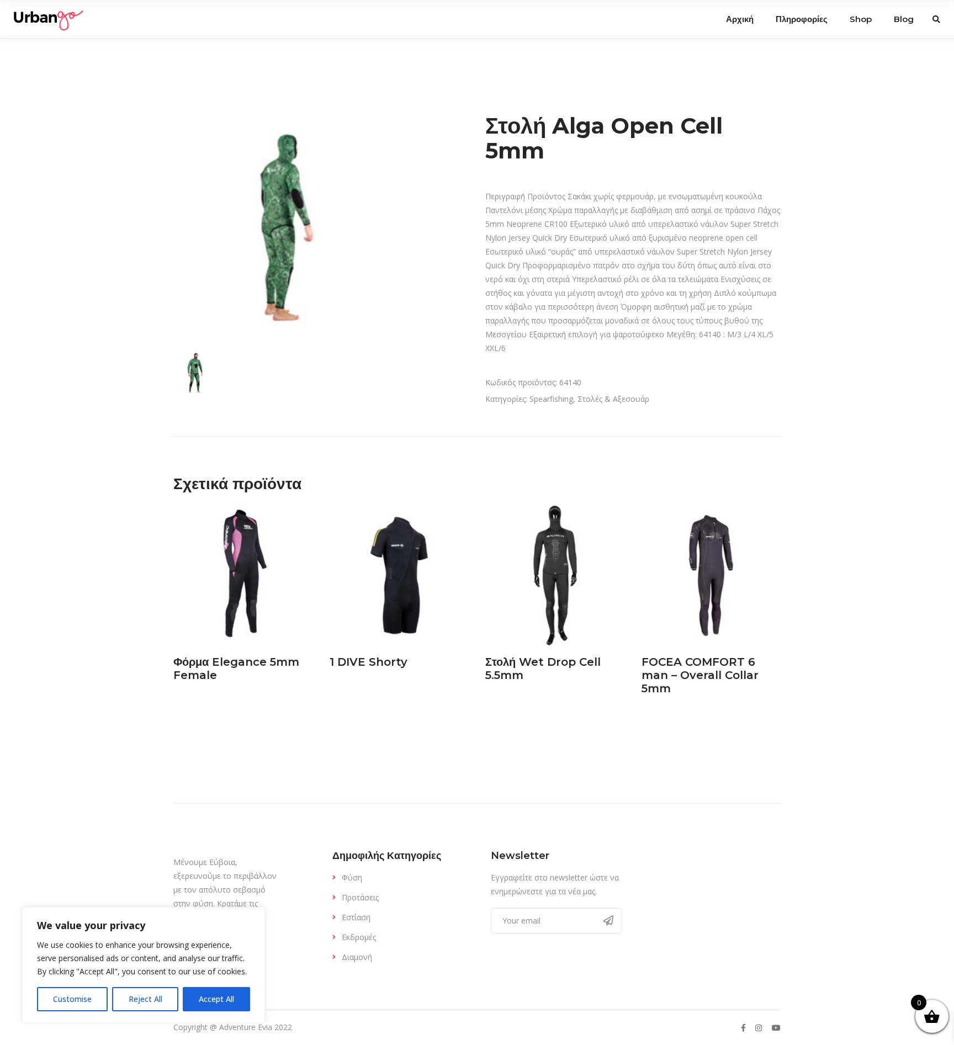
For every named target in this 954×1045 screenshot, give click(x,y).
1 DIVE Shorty (368, 662)
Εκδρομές (359, 937)
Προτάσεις (360, 897)
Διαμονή (357, 957)
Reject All (145, 999)
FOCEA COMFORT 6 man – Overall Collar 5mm (700, 675)
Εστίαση (356, 917)
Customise (72, 999)
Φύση (352, 877)
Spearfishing (551, 399)
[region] (143, 965)
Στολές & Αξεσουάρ (613, 399)
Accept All (216, 999)
